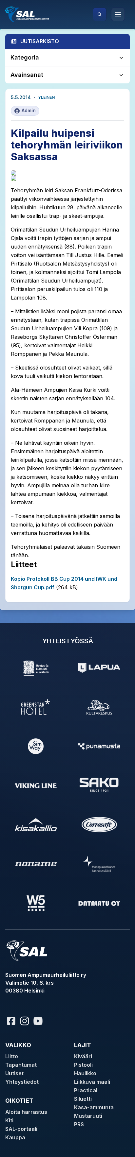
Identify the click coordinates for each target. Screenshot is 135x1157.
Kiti (9, 1120)
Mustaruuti (88, 1116)
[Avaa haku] (99, 14)
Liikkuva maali (92, 1082)
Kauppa (15, 1137)
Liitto (11, 1056)
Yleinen (46, 97)
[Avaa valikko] (118, 14)
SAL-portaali (21, 1129)
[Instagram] (24, 1021)
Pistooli (83, 1065)
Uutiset (14, 1073)
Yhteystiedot (22, 1082)
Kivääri (83, 1056)
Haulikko (85, 1073)
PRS (79, 1124)
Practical (85, 1090)
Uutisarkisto (39, 41)
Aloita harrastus (26, 1112)
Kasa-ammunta (94, 1107)
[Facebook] (11, 1021)
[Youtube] (39, 1020)
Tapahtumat (21, 1065)
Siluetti (83, 1099)
